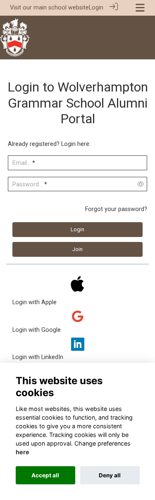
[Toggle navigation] (140, 7)
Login (96, 7)
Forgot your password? (116, 209)
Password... (27, 184)
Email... (21, 163)
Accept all (45, 475)
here (22, 451)
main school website (61, 7)
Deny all (110, 475)
